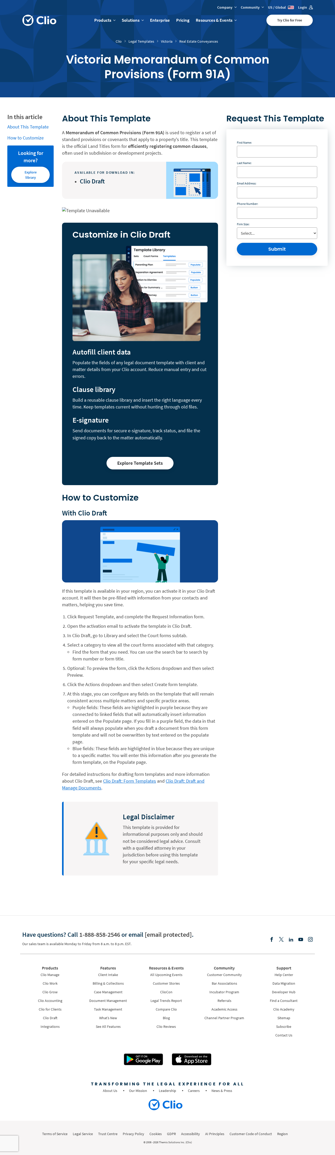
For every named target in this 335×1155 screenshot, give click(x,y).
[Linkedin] (291, 940)
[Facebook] (271, 940)
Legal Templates (141, 41)
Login (303, 7)
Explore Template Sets (140, 463)
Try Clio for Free (289, 20)
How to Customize (25, 138)
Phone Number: (247, 204)
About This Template (28, 127)
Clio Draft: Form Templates (129, 781)
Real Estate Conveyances (198, 41)
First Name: (244, 142)
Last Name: (244, 163)
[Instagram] (310, 940)
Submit (277, 249)
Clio (119, 41)
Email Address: (246, 183)
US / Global (277, 7)
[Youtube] (300, 940)
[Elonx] (281, 940)
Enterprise (160, 20)
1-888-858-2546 (99, 934)
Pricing (182, 20)
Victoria (166, 41)
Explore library (31, 175)
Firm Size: (243, 224)
